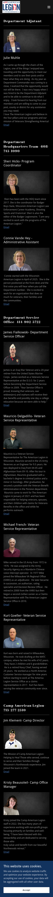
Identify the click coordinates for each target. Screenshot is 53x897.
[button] (49, 7)
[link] (11, 7)
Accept (26, 890)
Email (6, 125)
